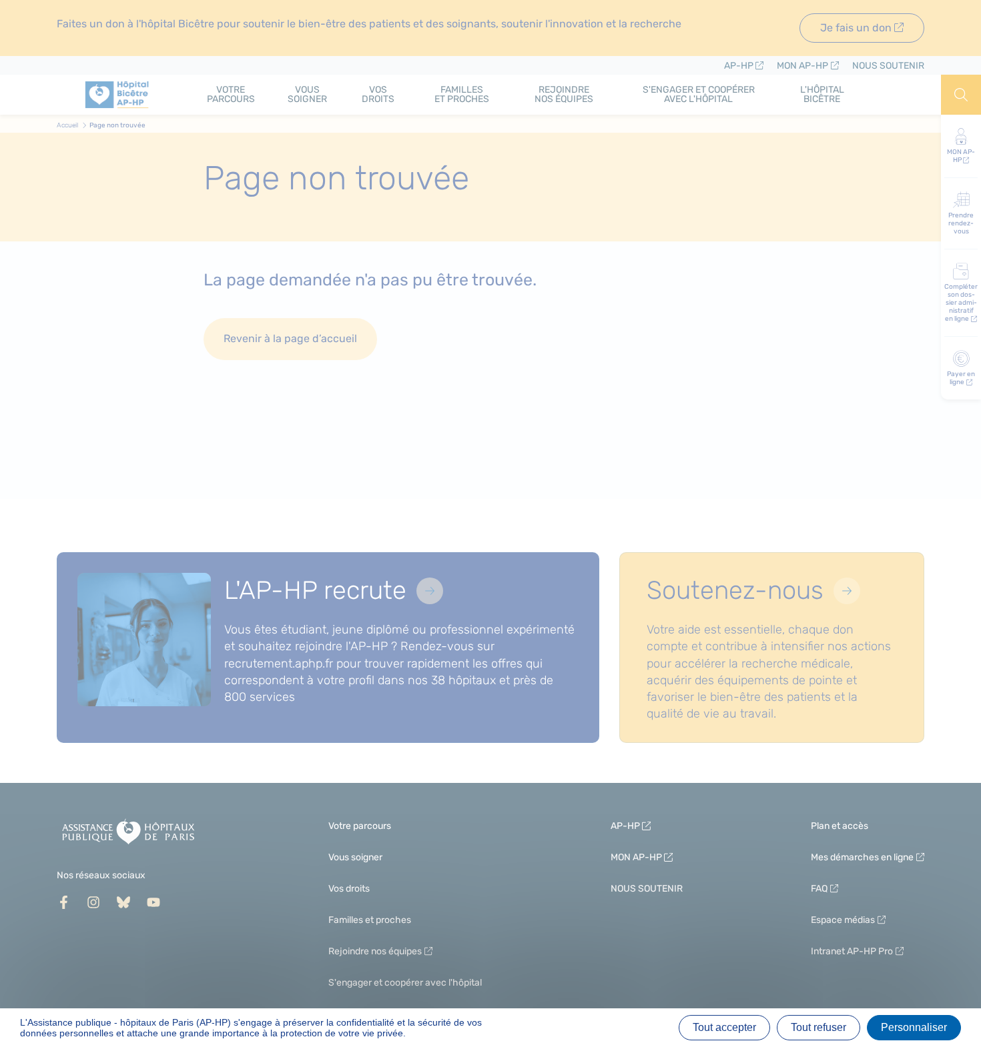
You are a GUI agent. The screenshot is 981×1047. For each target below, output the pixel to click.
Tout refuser (818, 1027)
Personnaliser (914, 1027)
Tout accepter (724, 1027)
